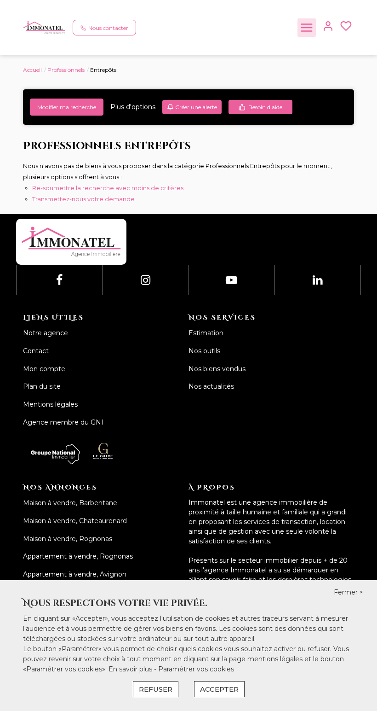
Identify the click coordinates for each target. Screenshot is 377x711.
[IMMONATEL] (44, 27)
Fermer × (348, 592)
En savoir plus (131, 669)
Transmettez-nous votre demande (83, 199)
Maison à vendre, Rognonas (67, 539)
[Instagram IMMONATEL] (145, 280)
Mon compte (44, 369)
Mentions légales (50, 404)
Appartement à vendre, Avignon (74, 574)
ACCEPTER (219, 689)
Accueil (32, 69)
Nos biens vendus (217, 369)
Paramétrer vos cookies (196, 669)
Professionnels (66, 69)
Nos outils (204, 351)
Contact (36, 351)
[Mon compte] (328, 27)
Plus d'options (132, 107)
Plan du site (42, 386)
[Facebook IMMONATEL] (59, 280)
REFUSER (155, 689)
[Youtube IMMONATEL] (231, 280)
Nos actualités (211, 386)
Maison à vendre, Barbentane (70, 503)
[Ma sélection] (346, 27)
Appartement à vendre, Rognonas (78, 556)
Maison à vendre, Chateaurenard (75, 521)
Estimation (205, 333)
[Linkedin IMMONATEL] (317, 280)
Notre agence (45, 333)
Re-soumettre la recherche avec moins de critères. (108, 188)
